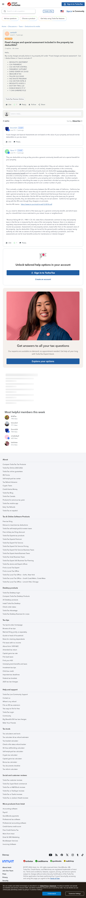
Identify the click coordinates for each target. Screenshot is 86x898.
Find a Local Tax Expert (11, 568)
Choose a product (28, 18)
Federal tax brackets (10, 678)
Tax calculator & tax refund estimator (16, 737)
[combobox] (18, 11)
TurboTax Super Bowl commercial (15, 784)
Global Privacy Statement (48, 886)
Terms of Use (55, 878)
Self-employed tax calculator (13, 751)
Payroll (5, 812)
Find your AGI (8, 660)
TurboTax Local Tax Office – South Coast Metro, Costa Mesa (24, 578)
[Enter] (4, 11)
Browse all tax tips (9, 628)
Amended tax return (10, 650)
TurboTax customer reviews (12, 780)
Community (7, 716)
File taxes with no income (12, 643)
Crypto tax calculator (10, 755)
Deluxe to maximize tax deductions (15, 525)
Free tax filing (7, 521)
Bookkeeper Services (10, 841)
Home (4, 26)
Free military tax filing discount (14, 532)
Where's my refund (9, 701)
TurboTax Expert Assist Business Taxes (16, 553)
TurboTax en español (10, 511)
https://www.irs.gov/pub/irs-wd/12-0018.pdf (36, 204)
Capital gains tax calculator (12, 759)
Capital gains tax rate (10, 653)
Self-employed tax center (12, 479)
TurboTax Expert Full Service (13, 543)
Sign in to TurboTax (44, 272)
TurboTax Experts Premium (12, 539)
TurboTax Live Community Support (15, 694)
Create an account (43, 279)
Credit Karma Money (10, 489)
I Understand (52, 893)
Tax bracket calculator (10, 741)
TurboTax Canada (9, 496)
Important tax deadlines (11, 675)
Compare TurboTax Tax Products (14, 464)
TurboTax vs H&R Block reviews (14, 787)
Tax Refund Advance (10, 482)
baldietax (14, 442)
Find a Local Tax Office (11, 571)
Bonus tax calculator (10, 762)
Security (5, 881)
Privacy (5, 877)
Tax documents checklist (11, 766)
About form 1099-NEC (11, 646)
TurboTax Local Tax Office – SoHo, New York (19, 575)
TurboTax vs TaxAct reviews (12, 794)
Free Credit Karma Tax (10, 830)
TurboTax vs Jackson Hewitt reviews (15, 798)
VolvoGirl (14, 423)
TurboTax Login (8, 712)
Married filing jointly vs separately (15, 632)
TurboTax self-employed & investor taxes (17, 528)
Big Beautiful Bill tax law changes (14, 719)
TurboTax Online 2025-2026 (13, 468)
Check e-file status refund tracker (14, 744)
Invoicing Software (9, 844)
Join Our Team (7, 871)
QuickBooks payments (11, 816)
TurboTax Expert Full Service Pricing (15, 546)
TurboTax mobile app (10, 503)
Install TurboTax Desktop (11, 603)
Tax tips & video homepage (13, 625)
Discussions (12, 26)
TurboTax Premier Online (15, 99)
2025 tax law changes (10, 682)
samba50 (13, 33)
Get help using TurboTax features (52, 18)
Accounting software (10, 809)
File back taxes (8, 657)
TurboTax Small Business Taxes (14, 557)
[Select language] (62, 11)
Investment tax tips (9, 668)
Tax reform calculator (10, 769)
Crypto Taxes (7, 486)
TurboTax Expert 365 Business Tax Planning (18, 561)
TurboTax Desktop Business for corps (16, 614)
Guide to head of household (13, 636)
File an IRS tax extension (11, 705)
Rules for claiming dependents (14, 639)
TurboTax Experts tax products (13, 536)
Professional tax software (11, 819)
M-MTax (13, 416)
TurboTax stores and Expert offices (15, 564)
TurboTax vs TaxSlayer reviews (13, 791)
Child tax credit (8, 671)
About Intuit (6, 867)
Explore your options (43, 361)
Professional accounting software (14, 823)
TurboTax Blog (8, 493)
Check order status (9, 607)
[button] (48, 11)
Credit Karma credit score (12, 826)
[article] (43, 135)
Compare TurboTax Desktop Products (16, 596)
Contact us (6, 698)
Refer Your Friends (9, 723)
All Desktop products (10, 600)
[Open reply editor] (43, 113)
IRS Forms (6, 475)
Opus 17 (13, 150)
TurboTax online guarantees (13, 471)
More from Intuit (8, 834)
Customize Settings (75, 893)
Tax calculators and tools (11, 734)
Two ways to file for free (11, 709)
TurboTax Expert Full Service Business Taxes (18, 550)
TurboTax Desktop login (11, 593)
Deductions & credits (32, 26)
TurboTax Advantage (10, 610)
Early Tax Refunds (9, 507)
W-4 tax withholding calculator (14, 748)
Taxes (21, 26)
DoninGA (13, 128)
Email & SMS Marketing (11, 837)
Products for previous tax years (14, 500)
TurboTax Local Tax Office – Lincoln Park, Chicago (21, 582)
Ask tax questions (10, 18)
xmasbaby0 (15, 436)
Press (4, 874)
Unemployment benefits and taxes (15, 664)
